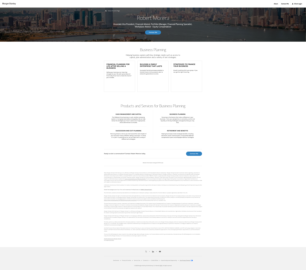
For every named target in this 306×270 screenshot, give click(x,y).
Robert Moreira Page (114, 11)
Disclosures (116, 260)
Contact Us (146, 260)
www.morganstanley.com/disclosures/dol (135, 179)
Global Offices (154, 260)
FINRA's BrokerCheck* (146, 189)
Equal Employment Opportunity (169, 260)
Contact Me (153, 32)
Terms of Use (137, 260)
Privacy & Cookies (126, 260)
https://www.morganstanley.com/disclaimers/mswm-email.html (120, 200)
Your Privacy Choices (185, 260)
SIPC (161, 265)
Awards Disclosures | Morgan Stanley (112, 238)
